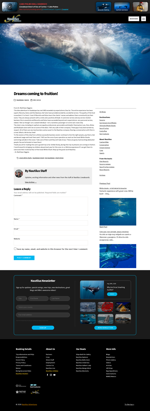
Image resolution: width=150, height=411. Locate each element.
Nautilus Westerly (82, 371)
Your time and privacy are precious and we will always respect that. (32, 320)
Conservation (104, 145)
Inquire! (65, 9)
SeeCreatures (111, 374)
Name (17, 219)
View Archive (31, 182)
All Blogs (102, 112)
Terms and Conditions (23, 365)
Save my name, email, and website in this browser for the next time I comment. (52, 249)
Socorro (102, 120)
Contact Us (50, 365)
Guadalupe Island (38, 158)
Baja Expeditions (112, 371)
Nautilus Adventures (29, 404)
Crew (101, 150)
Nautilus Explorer (82, 357)
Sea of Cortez (104, 128)
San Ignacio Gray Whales (107, 123)
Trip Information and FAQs (25, 354)
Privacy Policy (21, 363)
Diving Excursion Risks (23, 371)
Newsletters (110, 357)
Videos (108, 363)
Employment (50, 363)
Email (16, 229)
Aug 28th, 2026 (111, 284)
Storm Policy (20, 360)
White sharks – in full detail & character (113, 188)
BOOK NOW (134, 19)
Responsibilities (21, 357)
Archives (102, 175)
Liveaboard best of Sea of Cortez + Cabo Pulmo (38, 7)
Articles (109, 365)
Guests (26, 100)
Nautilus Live (50, 368)
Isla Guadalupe (50, 158)
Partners (49, 354)
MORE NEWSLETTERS (105, 328)
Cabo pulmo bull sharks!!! (33, 4)
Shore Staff (50, 360)
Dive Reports (103, 161)
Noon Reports (104, 170)
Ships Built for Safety (83, 354)
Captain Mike (104, 142)
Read (112, 294)
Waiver (18, 368)
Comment (18, 195)
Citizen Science (104, 148)
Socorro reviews (105, 164)
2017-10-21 (37, 100)
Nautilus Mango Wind (83, 368)
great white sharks (25, 158)
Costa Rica (103, 131)
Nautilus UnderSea (82, 363)
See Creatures (104, 134)
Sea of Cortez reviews (106, 167)
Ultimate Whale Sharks (107, 126)
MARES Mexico (111, 376)
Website (17, 239)
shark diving (59, 158)
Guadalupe (20, 100)
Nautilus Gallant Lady (83, 365)
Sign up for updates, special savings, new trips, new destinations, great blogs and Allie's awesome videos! (43, 289)
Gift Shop (109, 368)
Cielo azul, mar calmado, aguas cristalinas (114, 232)
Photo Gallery (111, 360)
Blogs (108, 354)
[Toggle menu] (143, 18)
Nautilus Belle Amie (83, 360)
